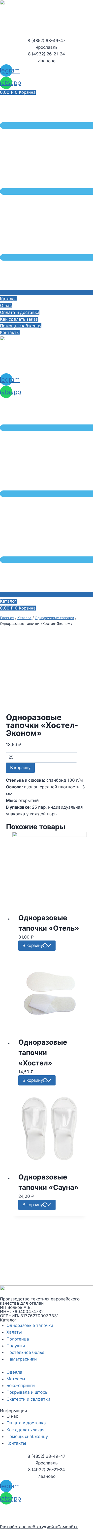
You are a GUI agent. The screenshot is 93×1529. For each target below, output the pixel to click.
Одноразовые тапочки (54, 618)
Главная (7, 618)
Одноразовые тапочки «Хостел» (42, 1052)
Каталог (24, 618)
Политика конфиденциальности (32, 1507)
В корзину (20, 767)
